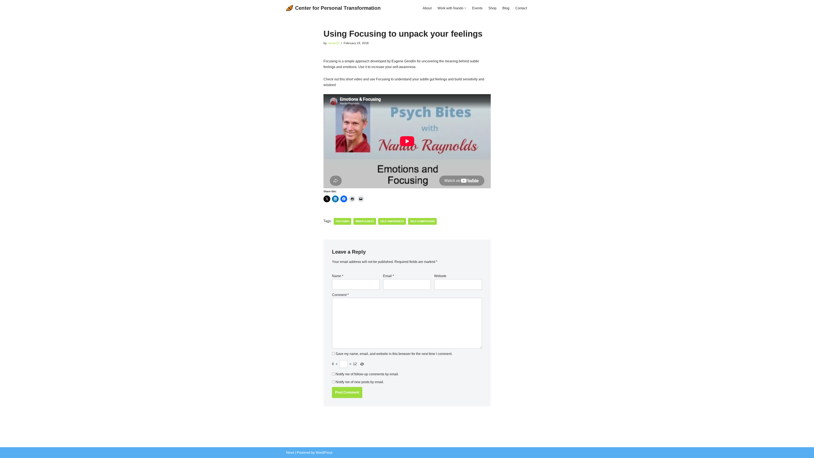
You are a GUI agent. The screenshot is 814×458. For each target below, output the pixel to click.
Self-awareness (392, 221)
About (427, 8)
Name (337, 276)
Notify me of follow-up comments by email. (367, 374)
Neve (290, 452)
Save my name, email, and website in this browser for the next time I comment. (394, 354)
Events (477, 8)
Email (388, 276)
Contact (521, 8)
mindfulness (364, 221)
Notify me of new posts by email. (360, 382)
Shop (492, 8)
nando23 (333, 43)
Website (440, 276)
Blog (505, 8)
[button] (465, 8)
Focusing (342, 221)
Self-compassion (422, 221)
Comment (340, 295)
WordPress (324, 452)
